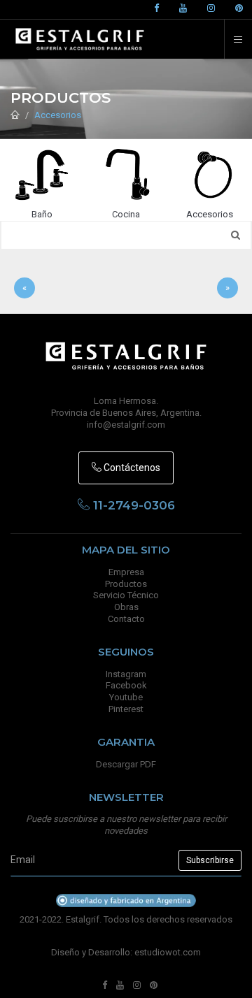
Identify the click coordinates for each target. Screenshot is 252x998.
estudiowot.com (167, 952)
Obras (126, 607)
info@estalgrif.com (126, 424)
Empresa (126, 572)
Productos (126, 584)
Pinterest (126, 709)
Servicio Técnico (126, 595)
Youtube (126, 697)
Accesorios (57, 115)
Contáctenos (131, 467)
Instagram (126, 674)
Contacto (126, 619)
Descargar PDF (126, 764)
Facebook (126, 685)
